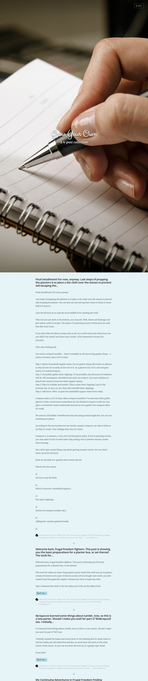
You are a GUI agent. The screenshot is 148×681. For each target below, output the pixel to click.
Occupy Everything (95, 535)
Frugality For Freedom (47, 538)
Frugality (107, 535)
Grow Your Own (76, 538)
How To (54, 535)
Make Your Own (63, 535)
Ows (72, 535)
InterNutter (43, 535)
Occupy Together (81, 535)
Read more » (41, 593)
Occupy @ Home (63, 538)
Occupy (91, 599)
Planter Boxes (96, 602)
